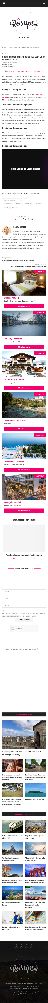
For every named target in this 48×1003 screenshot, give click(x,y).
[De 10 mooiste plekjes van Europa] (12, 893)
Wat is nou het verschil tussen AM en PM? (12, 837)
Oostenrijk (28, 204)
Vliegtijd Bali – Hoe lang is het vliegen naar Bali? (35, 859)
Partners (30, 984)
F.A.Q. (10, 986)
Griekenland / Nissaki (14, 461)
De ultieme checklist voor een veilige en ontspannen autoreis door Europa (35, 777)
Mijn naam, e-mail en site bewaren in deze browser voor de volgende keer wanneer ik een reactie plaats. (24, 615)
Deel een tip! (35, 986)
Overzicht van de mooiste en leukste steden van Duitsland (34, 881)
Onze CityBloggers (15, 988)
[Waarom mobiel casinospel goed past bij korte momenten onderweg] (12, 765)
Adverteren (22, 984)
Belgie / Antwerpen (13, 298)
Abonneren (39, 984)
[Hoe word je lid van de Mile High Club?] (12, 917)
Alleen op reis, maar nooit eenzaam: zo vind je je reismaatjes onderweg (21, 752)
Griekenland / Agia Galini (15, 420)
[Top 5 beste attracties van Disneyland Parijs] (12, 848)
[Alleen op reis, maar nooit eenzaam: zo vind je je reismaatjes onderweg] (24, 734)
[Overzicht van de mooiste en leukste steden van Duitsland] (35, 870)
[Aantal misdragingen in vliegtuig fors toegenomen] (24, 538)
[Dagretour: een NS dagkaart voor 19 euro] (35, 826)
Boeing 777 (22, 200)
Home (4, 47)
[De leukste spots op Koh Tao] (35, 790)
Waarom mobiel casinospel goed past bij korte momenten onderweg (12, 777)
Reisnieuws (5, 54)
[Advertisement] (24, 682)
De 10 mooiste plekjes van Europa (11, 904)
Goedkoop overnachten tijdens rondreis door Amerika (12, 881)
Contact (16, 986)
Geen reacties (10, 66)
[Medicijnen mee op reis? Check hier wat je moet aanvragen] (35, 917)
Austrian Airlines (9, 200)
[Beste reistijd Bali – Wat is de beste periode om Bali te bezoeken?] (35, 893)
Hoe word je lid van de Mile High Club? (11, 928)
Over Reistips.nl (10, 984)
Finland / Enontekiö (13, 339)
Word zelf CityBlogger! (31, 988)
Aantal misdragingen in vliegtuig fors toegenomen (24, 555)
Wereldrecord (17, 207)
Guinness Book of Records (12, 204)
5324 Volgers (25, 986)
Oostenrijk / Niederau (14, 379)
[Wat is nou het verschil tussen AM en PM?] (12, 826)
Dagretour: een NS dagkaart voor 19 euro (34, 837)
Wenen (6, 207)
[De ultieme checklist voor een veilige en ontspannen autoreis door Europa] (35, 765)
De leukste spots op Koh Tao (34, 799)
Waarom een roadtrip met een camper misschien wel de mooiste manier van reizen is (11, 801)
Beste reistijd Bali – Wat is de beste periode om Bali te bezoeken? (35, 905)
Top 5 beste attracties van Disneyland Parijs (10, 859)
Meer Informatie (24, 306)
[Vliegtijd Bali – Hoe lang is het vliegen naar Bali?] (35, 848)
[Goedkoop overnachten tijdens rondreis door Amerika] (12, 870)
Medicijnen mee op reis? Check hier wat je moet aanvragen (35, 928)
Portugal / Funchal (12, 502)
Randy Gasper (7, 64)
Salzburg (39, 204)
